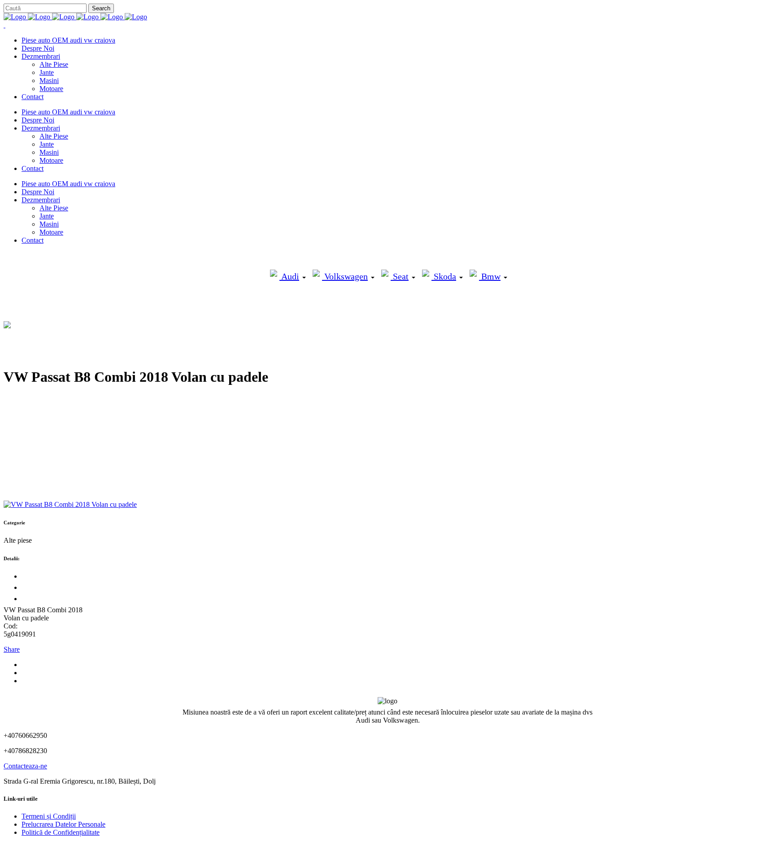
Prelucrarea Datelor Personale (63, 824)
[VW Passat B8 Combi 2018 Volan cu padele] (70, 504)
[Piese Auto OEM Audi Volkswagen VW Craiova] (75, 17)
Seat (400, 276)
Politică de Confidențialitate (61, 832)
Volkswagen (345, 276)
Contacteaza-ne (25, 766)
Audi (289, 276)
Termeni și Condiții (49, 816)
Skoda (443, 276)
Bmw (490, 276)
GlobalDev (113, 847)
